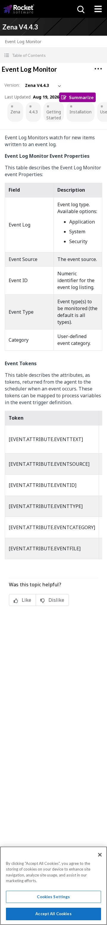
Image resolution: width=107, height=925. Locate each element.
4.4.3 (33, 112)
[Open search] (80, 8)
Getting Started (53, 115)
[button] (53, 55)
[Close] (99, 854)
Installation (81, 112)
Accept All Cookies (53, 913)
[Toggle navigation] (98, 8)
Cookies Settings (53, 896)
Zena (15, 112)
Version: (12, 85)
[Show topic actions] (98, 69)
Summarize (81, 97)
